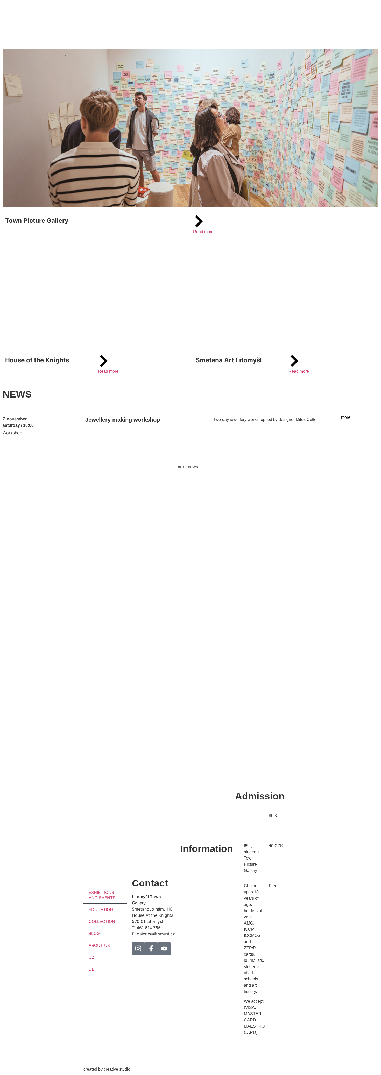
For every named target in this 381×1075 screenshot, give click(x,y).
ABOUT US (99, 945)
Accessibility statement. (201, 970)
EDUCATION (101, 909)
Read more (203, 231)
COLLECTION (102, 921)
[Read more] (199, 221)
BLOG (94, 933)
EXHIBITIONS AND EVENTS (102, 895)
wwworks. (140, 1069)
